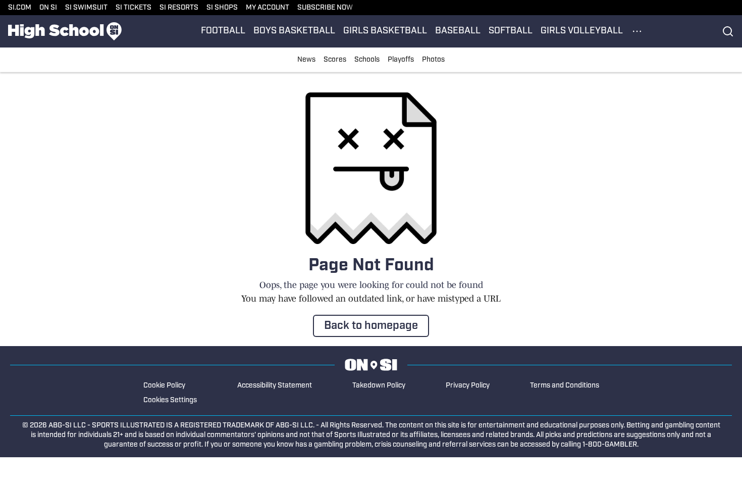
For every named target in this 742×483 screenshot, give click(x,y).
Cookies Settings (170, 400)
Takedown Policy (378, 386)
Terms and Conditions (564, 386)
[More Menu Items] (637, 31)
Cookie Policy (164, 386)
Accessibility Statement (274, 386)
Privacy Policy (468, 386)
